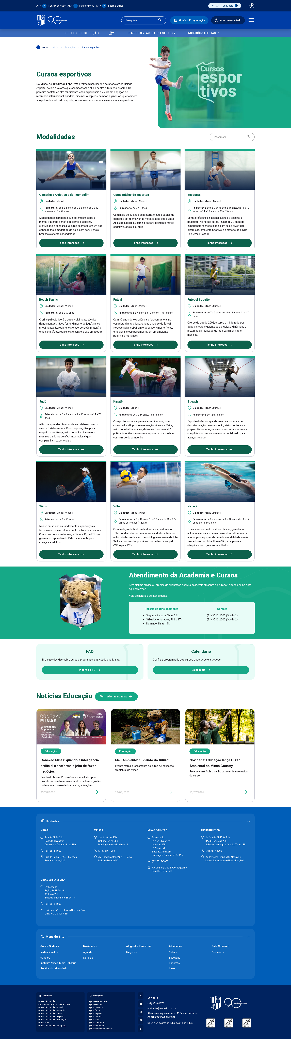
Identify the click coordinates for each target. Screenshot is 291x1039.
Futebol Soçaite (198, 299)
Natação (193, 506)
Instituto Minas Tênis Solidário (58, 963)
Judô (42, 401)
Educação (70, 47)
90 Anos (45, 957)
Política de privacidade (53, 968)
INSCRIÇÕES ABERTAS (202, 33)
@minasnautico (96, 1004)
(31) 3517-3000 (213, 850)
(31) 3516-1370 (156, 1003)
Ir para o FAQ (87, 669)
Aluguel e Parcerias (138, 946)
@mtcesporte (95, 1013)
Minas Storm (44, 1022)
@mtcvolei (94, 1019)
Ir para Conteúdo (51, 5)
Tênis (43, 506)
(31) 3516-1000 (53, 850)
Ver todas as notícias (113, 696)
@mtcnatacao (96, 1007)
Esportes (174, 963)
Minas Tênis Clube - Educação (52, 1019)
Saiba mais (198, 669)
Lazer (172, 968)
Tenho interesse (68, 243)
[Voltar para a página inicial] (229, 1003)
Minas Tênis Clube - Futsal (50, 1007)
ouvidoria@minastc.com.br (162, 1008)
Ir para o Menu (81, 5)
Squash (192, 401)
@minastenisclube (98, 1001)
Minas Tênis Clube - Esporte (51, 1016)
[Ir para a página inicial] (51, 20)
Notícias (88, 957)
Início (55, 47)
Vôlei (117, 506)
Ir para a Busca (109, 5)
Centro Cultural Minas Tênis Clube (54, 1004)
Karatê (118, 401)
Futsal (117, 299)
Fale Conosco (220, 946)
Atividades (175, 946)
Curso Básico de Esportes (131, 194)
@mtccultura (95, 1016)
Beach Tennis (48, 299)
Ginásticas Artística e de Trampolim (64, 194)
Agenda (87, 952)
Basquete (194, 194)
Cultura (173, 952)
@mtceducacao (96, 1026)
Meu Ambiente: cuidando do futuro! (142, 760)
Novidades (90, 946)
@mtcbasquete (96, 1022)
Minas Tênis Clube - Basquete (52, 1026)
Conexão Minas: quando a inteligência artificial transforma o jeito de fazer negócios (70, 765)
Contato (216, 952)
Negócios (132, 952)
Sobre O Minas (49, 946)
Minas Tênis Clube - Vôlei (50, 1013)
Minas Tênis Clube (46, 1001)
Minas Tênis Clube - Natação (51, 1010)
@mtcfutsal (94, 1010)
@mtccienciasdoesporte (100, 1029)
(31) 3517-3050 (160, 861)
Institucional (47, 952)
